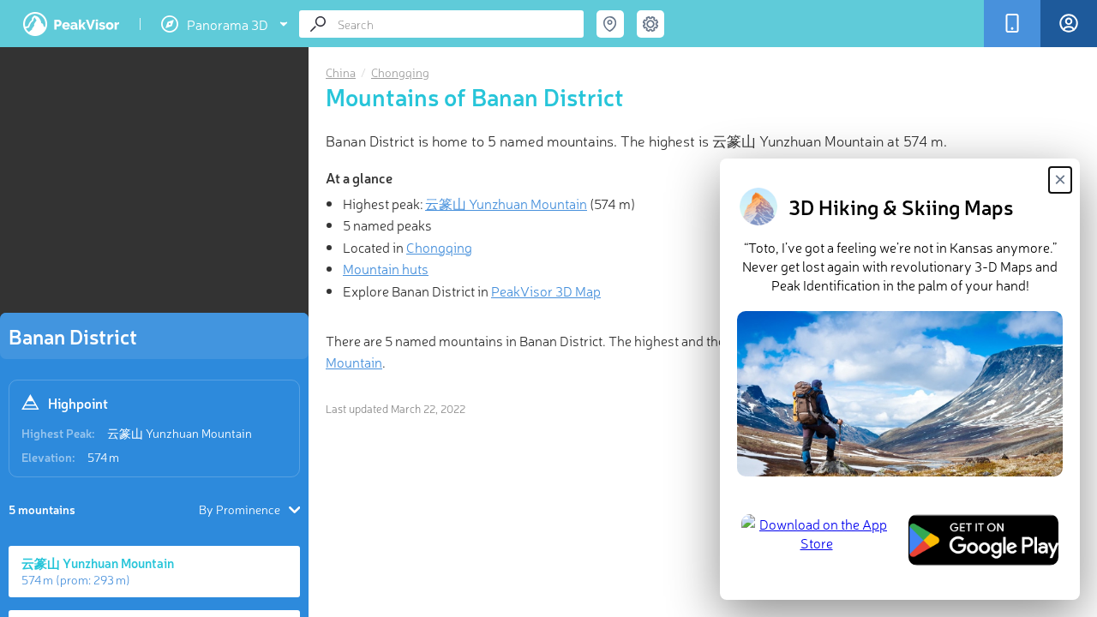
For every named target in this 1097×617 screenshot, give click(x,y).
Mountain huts (386, 268)
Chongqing (400, 72)
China (341, 72)
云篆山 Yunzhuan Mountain (179, 432)
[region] (154, 185)
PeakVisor (71, 24)
